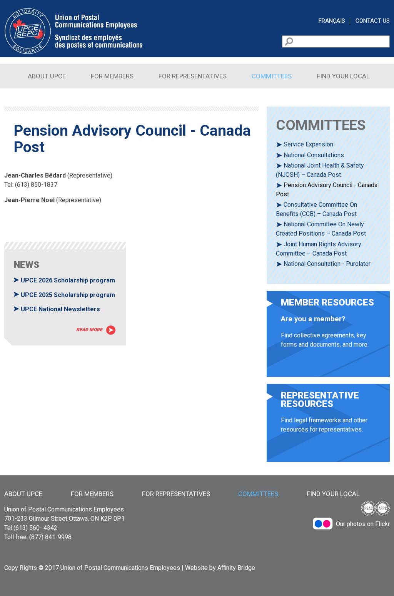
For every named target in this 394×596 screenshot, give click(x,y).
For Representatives (193, 76)
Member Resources (328, 338)
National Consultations (314, 155)
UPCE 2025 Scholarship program (68, 295)
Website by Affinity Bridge (220, 567)
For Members (112, 76)
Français (332, 20)
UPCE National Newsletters (60, 309)
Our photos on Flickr (363, 524)
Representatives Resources (328, 427)
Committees (272, 76)
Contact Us (373, 20)
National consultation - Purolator (327, 263)
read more (89, 329)
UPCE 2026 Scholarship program (68, 280)
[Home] (73, 52)
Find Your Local (343, 76)
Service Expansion (308, 144)
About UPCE (47, 76)
